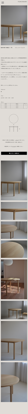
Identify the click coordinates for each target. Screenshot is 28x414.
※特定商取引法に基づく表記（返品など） (14, 142)
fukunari (22, 1)
